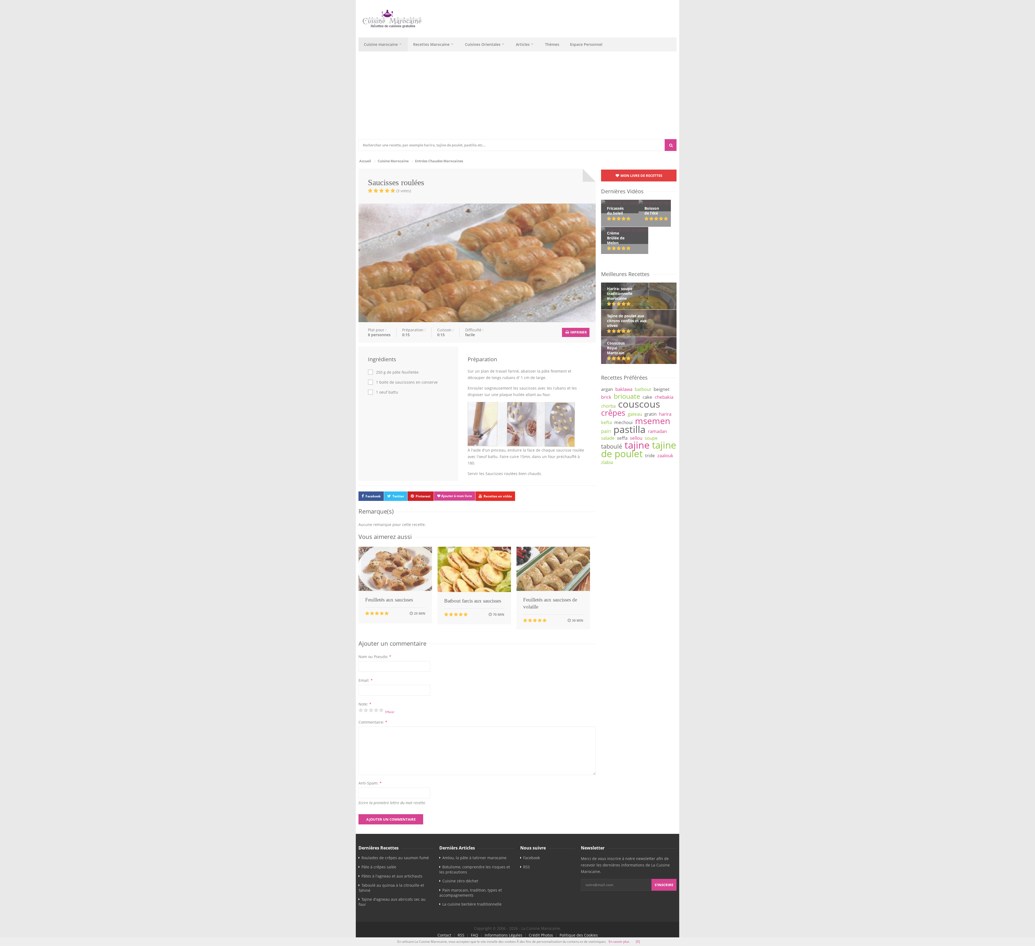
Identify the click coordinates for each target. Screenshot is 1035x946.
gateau (635, 414)
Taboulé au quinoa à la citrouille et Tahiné (391, 888)
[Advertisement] (517, 98)
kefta (606, 422)
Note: (364, 704)
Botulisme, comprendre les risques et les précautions (474, 869)
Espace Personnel (586, 44)
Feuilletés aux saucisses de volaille (550, 603)
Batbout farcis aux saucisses (472, 601)
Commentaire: (372, 722)
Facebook (373, 496)
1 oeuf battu (387, 392)
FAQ (474, 935)
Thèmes (552, 44)
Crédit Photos (541, 935)
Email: (365, 680)
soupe (651, 438)
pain (606, 431)
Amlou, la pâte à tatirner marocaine (474, 857)
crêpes (613, 412)
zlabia (607, 462)
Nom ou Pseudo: (374, 656)
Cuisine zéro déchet (460, 880)
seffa (622, 438)
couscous (639, 404)
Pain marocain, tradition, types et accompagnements (470, 892)
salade (608, 438)
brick (606, 397)
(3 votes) (403, 190)
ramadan (657, 431)
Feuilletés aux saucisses (389, 600)
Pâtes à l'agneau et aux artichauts (391, 876)
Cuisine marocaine (381, 44)
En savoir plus (619, 941)
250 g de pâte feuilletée (397, 372)
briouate (627, 396)
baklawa (623, 389)
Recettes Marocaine (431, 44)
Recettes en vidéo (498, 496)
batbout (643, 389)
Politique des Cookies (579, 935)
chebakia (664, 397)
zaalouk (665, 455)
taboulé (611, 446)
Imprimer (578, 332)
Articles (523, 44)
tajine (637, 445)
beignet (662, 389)
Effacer (389, 712)
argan (607, 389)
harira (665, 414)
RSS (526, 866)
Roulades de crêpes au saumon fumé (395, 857)
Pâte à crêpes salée (378, 866)
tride (650, 455)
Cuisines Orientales (483, 44)
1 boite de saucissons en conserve (407, 382)
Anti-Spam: (370, 783)
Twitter (398, 496)
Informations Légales (503, 935)
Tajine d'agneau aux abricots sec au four (392, 902)
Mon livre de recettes (641, 175)
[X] (638, 941)
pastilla (629, 429)
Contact (444, 935)
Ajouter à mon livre (456, 496)
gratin (650, 414)
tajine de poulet (638, 449)
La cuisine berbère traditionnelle (472, 904)
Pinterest (423, 496)
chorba (608, 406)
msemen (652, 420)
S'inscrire (664, 884)
